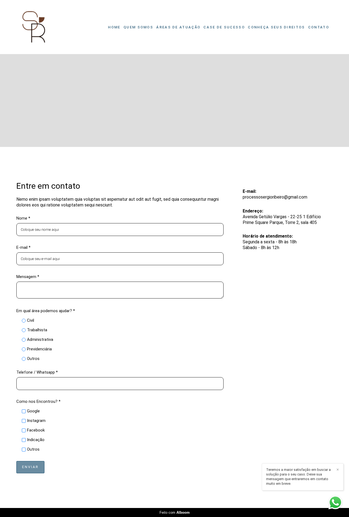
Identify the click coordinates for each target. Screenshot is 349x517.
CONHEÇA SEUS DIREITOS (276, 27)
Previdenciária (39, 349)
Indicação (35, 440)
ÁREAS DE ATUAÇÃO (178, 27)
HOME (114, 27)
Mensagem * (27, 277)
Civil (30, 320)
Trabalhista (37, 330)
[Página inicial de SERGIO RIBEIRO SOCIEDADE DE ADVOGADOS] (34, 27)
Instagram (36, 421)
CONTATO (318, 27)
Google (33, 411)
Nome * (23, 218)
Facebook (36, 430)
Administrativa (40, 340)
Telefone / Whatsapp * (37, 372)
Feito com (175, 512)
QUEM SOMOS (138, 27)
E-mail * (23, 248)
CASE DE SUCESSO (224, 27)
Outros (33, 359)
